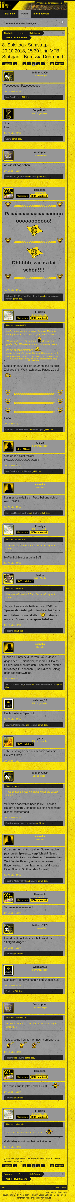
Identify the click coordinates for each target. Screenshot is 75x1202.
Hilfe (64, 1187)
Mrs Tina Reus (12, 97)
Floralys (22, 176)
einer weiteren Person (46, 684)
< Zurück (7, 64)
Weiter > (59, 64)
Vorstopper (40, 152)
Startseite (10, 13)
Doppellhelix (40, 110)
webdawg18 (40, 700)
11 (52, 64)
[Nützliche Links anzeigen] (63, 33)
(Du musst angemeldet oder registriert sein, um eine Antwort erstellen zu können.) (32, 1160)
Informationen (41, 13)
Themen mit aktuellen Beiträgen (19, 23)
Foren (24, 13)
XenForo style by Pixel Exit (38, 1198)
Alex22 (40, 442)
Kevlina (35, 513)
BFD (4, 1187)
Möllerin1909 (40, 72)
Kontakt (56, 1187)
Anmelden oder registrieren (49, 3)
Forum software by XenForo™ (16, 1195)
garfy (40, 738)
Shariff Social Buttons (42, 1195)
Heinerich (40, 189)
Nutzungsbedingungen (56, 1192)
